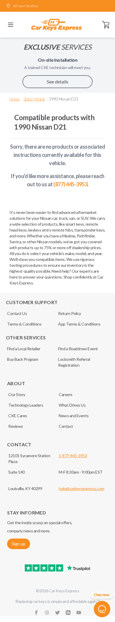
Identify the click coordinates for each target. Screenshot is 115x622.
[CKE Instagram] (46, 612)
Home (14, 98)
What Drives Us (72, 405)
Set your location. (25, 6)
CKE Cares (17, 415)
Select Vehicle (34, 98)
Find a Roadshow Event (78, 348)
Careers (66, 394)
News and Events (74, 415)
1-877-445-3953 (73, 455)
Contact (66, 426)
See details (57, 81)
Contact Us (17, 313)
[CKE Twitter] (57, 612)
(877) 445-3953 (70, 184)
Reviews (15, 426)
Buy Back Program (22, 359)
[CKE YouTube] (78, 612)
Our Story (16, 394)
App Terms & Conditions (79, 323)
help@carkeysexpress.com (81, 488)
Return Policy (69, 313)
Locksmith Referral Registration (74, 362)
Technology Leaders (25, 405)
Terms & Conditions (24, 323)
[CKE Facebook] (36, 612)
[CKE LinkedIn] (68, 612)
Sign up (18, 543)
